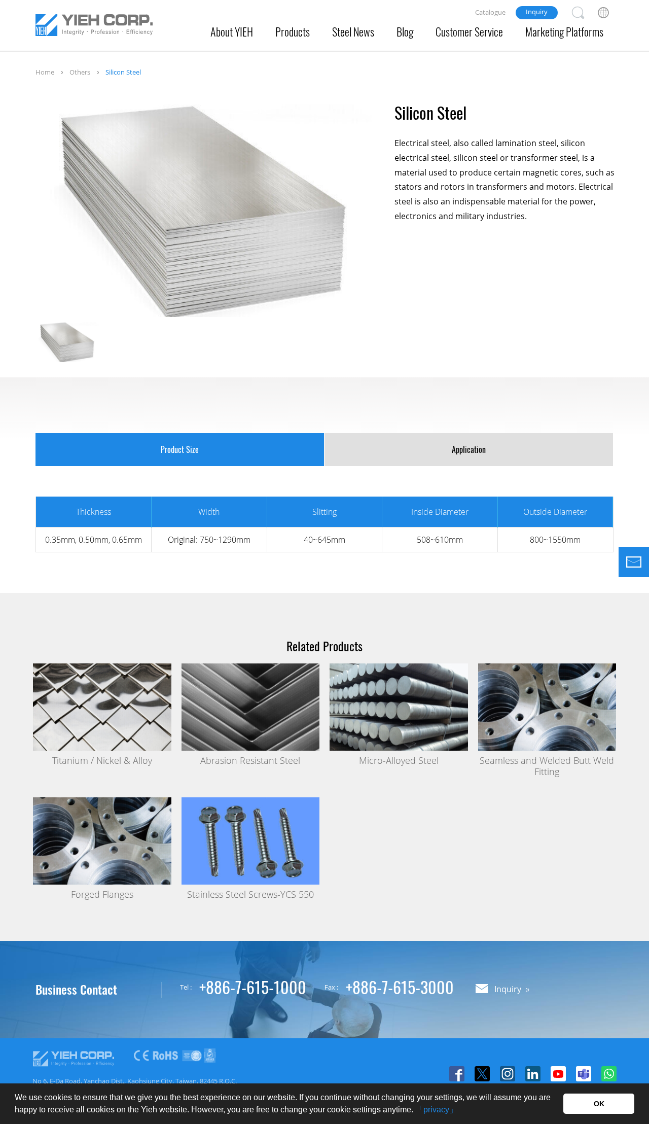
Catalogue (490, 12)
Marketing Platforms (564, 31)
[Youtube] (558, 1073)
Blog (404, 31)
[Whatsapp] (609, 1073)
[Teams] (583, 1073)
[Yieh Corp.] (94, 27)
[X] (482, 1073)
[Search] (578, 13)
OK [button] (599, 1104)
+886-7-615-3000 (400, 987)
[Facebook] (457, 1073)
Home (44, 72)
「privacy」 (436, 1109)
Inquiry (537, 11)
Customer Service (469, 31)
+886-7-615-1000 (252, 987)
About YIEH (231, 31)
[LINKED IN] (533, 1073)
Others (79, 72)
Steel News (353, 31)
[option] (203, 210)
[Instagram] (507, 1073)
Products (292, 31)
